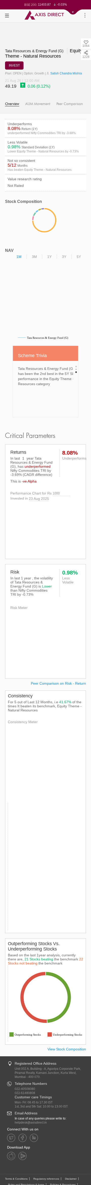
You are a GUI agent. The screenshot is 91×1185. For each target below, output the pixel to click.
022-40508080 (25, 1089)
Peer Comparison (69, 104)
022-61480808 (25, 1093)
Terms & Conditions (16, 1178)
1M (18, 257)
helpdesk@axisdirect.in (31, 1122)
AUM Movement (37, 104)
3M (34, 257)
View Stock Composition (67, 1049)
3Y (64, 257)
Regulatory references (46, 1178)
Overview (12, 104)
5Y (79, 257)
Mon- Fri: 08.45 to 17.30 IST (34, 1102)
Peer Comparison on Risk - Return (58, 683)
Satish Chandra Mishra (66, 73)
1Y (49, 257)
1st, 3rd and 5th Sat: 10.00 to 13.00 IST (41, 1106)
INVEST (14, 65)
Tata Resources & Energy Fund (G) (34, 51)
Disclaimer (71, 1178)
